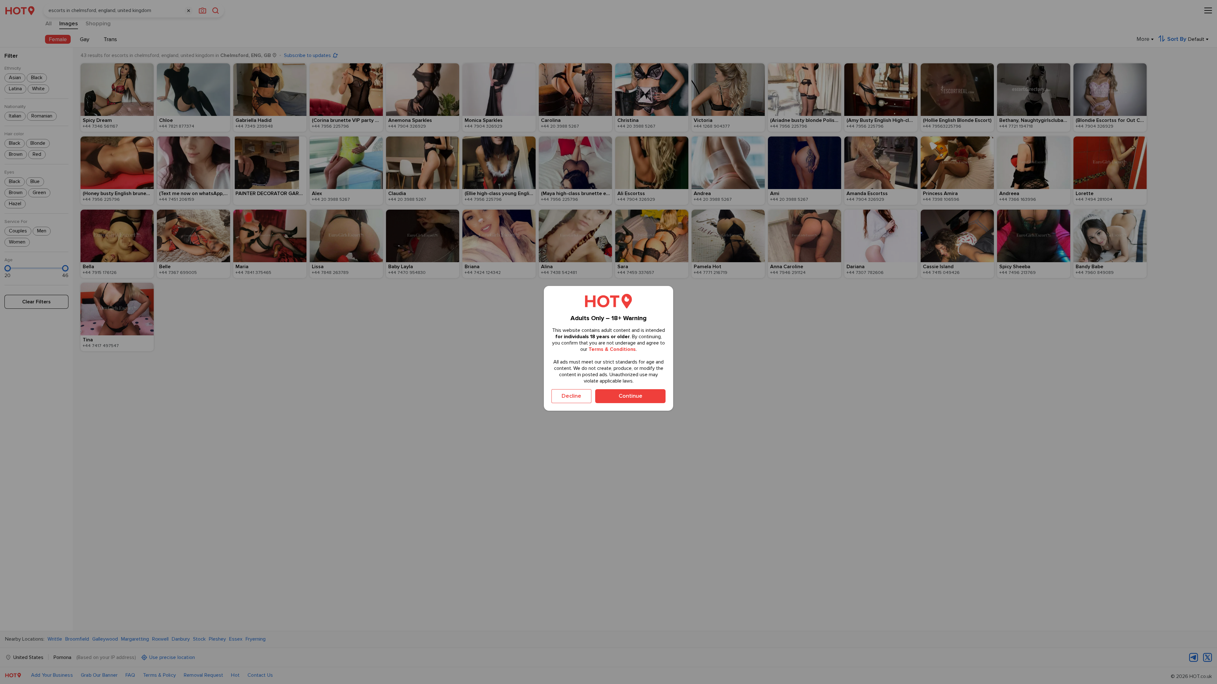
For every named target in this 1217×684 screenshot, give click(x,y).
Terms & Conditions (612, 349)
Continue (630, 395)
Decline (571, 395)
